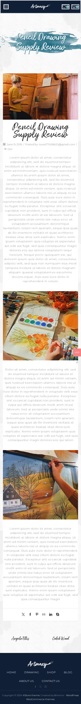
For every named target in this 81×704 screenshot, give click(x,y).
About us (26, 681)
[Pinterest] (37, 614)
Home (29, 30)
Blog (42, 30)
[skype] (56, 614)
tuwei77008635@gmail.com (57, 144)
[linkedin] (50, 614)
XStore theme (31, 695)
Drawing (31, 672)
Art (54, 30)
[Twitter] (24, 614)
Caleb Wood (60, 639)
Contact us (51, 681)
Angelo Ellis (20, 639)
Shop (51, 672)
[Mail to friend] (43, 614)
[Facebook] (30, 614)
